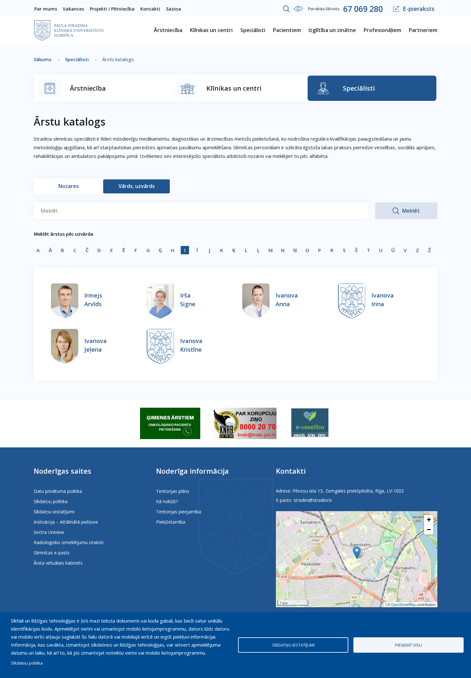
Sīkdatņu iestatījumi (54, 512)
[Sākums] (68, 24)
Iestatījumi (298, 8)
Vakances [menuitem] (73, 9)
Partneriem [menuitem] (423, 30)
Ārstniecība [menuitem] (168, 30)
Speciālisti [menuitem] (252, 30)
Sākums (43, 59)
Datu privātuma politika (58, 491)
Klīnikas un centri (233, 88)
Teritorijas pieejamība (178, 512)
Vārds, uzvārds (137, 186)
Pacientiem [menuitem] (287, 30)
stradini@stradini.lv (312, 500)
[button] (357, 552)
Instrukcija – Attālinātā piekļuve (66, 522)
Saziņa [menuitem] (173, 9)
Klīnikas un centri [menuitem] (211, 30)
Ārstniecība (88, 88)
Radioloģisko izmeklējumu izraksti (68, 542)
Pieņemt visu (408, 645)
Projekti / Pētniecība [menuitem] (112, 9)
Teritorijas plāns (172, 491)
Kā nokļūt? (167, 501)
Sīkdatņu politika (51, 501)
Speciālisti (77, 59)
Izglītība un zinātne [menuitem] (332, 30)
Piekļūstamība (170, 522)
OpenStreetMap (403, 604)
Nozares (68, 186)
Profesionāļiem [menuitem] (382, 30)
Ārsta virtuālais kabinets (58, 563)
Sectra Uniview (49, 532)
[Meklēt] (286, 8)
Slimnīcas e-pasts (52, 553)
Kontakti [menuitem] (150, 9)
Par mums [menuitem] (45, 9)
